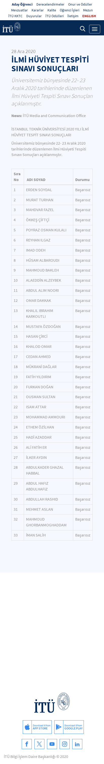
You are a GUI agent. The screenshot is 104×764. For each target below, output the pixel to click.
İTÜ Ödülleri (54, 16)
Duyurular (34, 16)
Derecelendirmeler (50, 4)
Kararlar (38, 10)
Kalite (51, 10)
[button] (82, 28)
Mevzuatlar (19, 10)
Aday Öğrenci (22, 4)
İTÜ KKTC (15, 16)
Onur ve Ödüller (80, 4)
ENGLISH (89, 16)
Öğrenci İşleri (69, 10)
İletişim (73, 16)
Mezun (88, 10)
